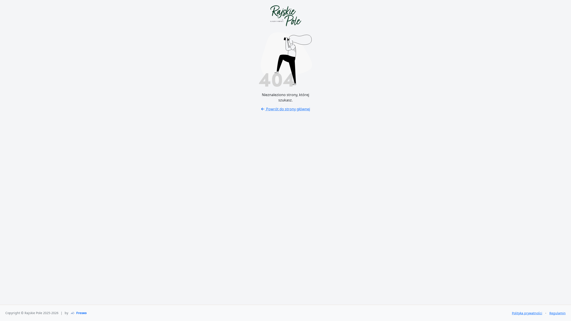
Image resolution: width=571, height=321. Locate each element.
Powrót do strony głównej (287, 109)
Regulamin (557, 313)
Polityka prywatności (527, 313)
